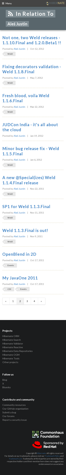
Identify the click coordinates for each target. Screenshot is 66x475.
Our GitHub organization (15, 408)
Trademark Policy (52, 456)
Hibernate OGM (10, 354)
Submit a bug (9, 412)
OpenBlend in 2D (19, 254)
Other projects (10, 362)
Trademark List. (15, 459)
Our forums (8, 416)
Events (10, 265)
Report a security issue (14, 419)
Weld (10, 54)
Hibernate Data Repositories (17, 351)
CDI (9, 289)
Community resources (14, 405)
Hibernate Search (11, 339)
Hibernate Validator (12, 343)
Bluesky (6, 387)
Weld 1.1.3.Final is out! (25, 230)
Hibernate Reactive (12, 347)
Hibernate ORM (10, 336)
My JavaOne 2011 (20, 278)
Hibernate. (41, 453)
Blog (4, 380)
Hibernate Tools (10, 358)
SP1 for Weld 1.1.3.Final (26, 206)
